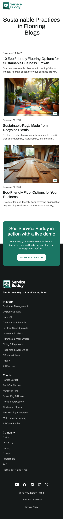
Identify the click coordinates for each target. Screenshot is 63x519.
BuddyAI (7, 317)
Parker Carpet (10, 379)
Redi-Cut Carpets (12, 385)
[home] (12, 6)
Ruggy (6, 360)
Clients (7, 375)
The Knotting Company (15, 412)
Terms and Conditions (31, 499)
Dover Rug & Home (13, 396)
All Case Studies (11, 423)
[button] (58, 6)
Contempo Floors (12, 407)
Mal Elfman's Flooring (14, 418)
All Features (9, 366)
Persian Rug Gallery (13, 401)
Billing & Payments (13, 344)
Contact (7, 453)
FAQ (5, 464)
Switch (6, 437)
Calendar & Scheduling (15, 322)
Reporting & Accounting (15, 349)
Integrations (9, 458)
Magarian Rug (10, 390)
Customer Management (15, 306)
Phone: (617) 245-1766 (15, 469)
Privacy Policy (31, 507)
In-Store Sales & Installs (15, 328)
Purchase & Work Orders (16, 338)
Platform (8, 301)
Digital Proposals (12, 311)
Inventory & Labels (13, 333)
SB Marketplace (11, 355)
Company (9, 432)
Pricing (6, 448)
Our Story (8, 442)
